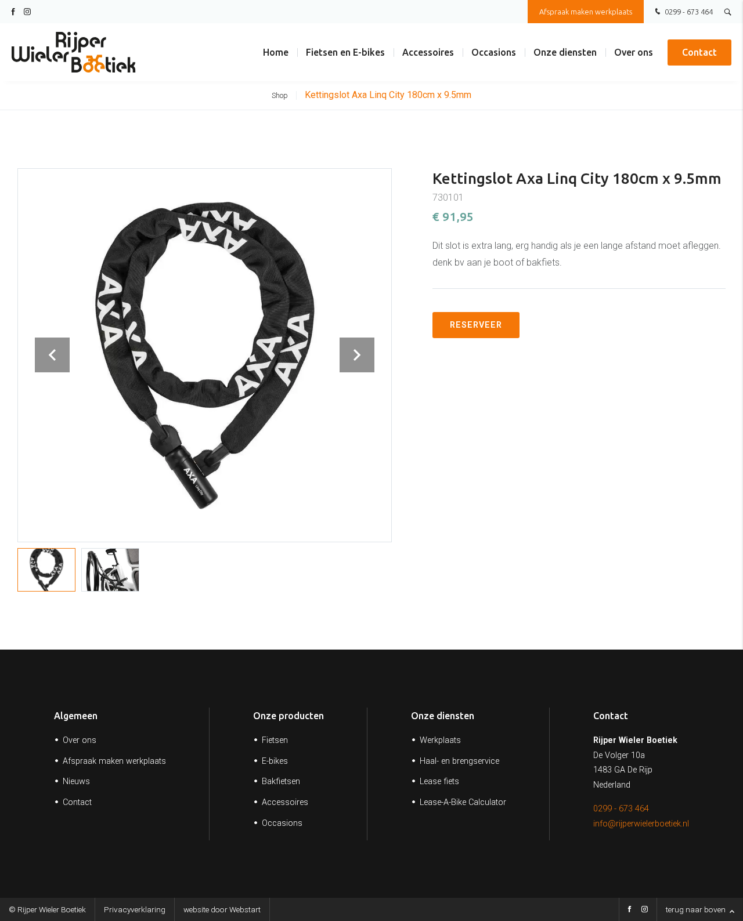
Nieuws (76, 781)
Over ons (633, 52)
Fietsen (275, 740)
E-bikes (275, 761)
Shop (280, 95)
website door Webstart (222, 909)
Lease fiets (439, 781)
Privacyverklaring (134, 909)
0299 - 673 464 (688, 12)
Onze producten (288, 715)
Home (275, 52)
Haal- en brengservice (459, 761)
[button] (357, 355)
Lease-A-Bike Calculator (463, 802)
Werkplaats (440, 740)
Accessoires (428, 52)
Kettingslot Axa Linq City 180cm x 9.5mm (388, 94)
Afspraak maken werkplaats (585, 12)
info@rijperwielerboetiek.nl (641, 824)
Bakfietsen (281, 781)
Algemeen (76, 715)
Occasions (493, 52)
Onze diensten (565, 52)
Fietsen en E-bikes (345, 52)
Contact (699, 52)
